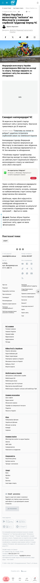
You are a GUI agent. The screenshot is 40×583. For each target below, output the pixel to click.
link (22, 263)
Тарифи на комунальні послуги (16, 405)
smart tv (8, 526)
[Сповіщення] (37, 3)
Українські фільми (11, 422)
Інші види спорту (18, 8)
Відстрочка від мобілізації (14, 386)
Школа (8, 442)
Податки (8, 408)
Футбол (8, 475)
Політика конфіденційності (7, 307)
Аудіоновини (10, 339)
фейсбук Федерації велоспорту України (21, 31)
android (8, 521)
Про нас (4, 284)
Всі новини (10, 326)
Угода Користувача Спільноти (27, 290)
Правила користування (9, 303)
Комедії (8, 427)
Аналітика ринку (11, 459)
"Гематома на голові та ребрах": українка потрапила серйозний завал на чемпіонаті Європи (19, 133)
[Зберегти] (35, 37)
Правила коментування (28, 293)
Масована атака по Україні (14, 361)
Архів (23, 309)
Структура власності (27, 306)
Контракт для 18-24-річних (14, 383)
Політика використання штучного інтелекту (9, 312)
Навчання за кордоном (13, 449)
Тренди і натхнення (12, 464)
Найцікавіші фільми (12, 420)
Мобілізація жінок (11, 381)
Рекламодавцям (7, 300)
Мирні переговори (11, 356)
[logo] (12, 2)
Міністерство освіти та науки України (17, 439)
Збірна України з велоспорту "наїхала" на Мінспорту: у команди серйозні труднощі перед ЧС (31, 8)
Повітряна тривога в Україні (15, 359)
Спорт (8, 470)
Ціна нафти (9, 398)
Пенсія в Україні (11, 411)
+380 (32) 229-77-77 (13, 553)
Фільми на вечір (11, 425)
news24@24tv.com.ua (9, 256)
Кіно (7, 417)
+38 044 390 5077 (26, 256)
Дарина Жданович (12, 26)
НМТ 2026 (8, 444)
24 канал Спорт (7, 8)
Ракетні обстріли (11, 351)
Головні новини (11, 329)
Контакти (24, 300)
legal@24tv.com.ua (25, 555)
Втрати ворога (10, 367)
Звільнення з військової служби (16, 375)
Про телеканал (6, 294)
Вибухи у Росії (10, 364)
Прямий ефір (10, 334)
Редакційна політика (8, 291)
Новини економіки (13, 395)
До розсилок (12, 509)
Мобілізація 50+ (11, 378)
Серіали (8, 430)
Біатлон (8, 481)
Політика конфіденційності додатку (29, 285)
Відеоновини (10, 337)
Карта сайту (24, 312)
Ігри (22, 316)
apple (21, 521)
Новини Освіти (11, 437)
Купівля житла (10, 461)
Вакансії (23, 303)
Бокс (7, 473)
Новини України (11, 331)
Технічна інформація (27, 296)
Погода (8, 342)
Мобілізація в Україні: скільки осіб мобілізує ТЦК (21, 389)
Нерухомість (10, 456)
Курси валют (10, 400)
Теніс (7, 478)
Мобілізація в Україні (14, 373)
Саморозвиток (10, 447)
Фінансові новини (11, 403)
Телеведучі (5, 297)
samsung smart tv (21, 526)
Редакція (5, 288)
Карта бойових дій (11, 353)
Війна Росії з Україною (14, 348)
